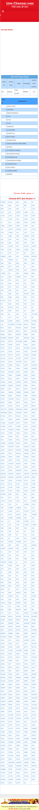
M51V (26, 626)
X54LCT (27, 446)
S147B (34, 643)
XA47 (26, 463)
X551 (2, 739)
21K (2, 538)
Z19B (18, 776)
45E (33, 559)
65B (33, 311)
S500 (10, 375)
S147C (3, 355)
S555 (10, 674)
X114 (33, 711)
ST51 (10, 416)
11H (10, 504)
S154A (26, 355)
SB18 (2, 402)
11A (33, 212)
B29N (18, 321)
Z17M (11, 776)
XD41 (18, 467)
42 (25, 555)
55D (17, 582)
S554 (26, 382)
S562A (11, 385)
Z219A (26, 776)
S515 (10, 667)
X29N (10, 436)
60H (25, 304)
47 (17, 562)
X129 (33, 423)
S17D (33, 358)
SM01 (34, 406)
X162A (34, 426)
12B (2, 508)
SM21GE (19, 409)
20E (17, 243)
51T (25, 280)
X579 (33, 453)
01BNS (3, 202)
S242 (18, 654)
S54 (10, 671)
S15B (2, 647)
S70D (3, 399)
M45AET (27, 623)
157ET (18, 514)
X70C (26, 460)
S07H (18, 348)
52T (10, 576)
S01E (26, 345)
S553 (10, 382)
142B (10, 511)
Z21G (34, 776)
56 (1, 294)
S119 (33, 640)
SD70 (18, 694)
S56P (2, 389)
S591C (3, 396)
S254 (2, 365)
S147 (26, 643)
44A (33, 266)
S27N (3, 368)
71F (25, 317)
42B (2, 266)
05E (25, 494)
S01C (18, 345)
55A (33, 290)
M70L (26, 630)
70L (10, 606)
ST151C (34, 705)
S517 (18, 667)
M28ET (11, 623)
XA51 (33, 463)
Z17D (3, 776)
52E (33, 572)
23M (2, 249)
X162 (26, 426)
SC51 (26, 402)
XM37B (26, 474)
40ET (2, 555)
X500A (34, 732)
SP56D (3, 705)
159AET (34, 514)
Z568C (18, 779)
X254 (2, 725)
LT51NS (19, 324)
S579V (11, 681)
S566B (26, 677)
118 (10, 212)
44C (2, 559)
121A (33, 504)
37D (17, 552)
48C (2, 565)
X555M (26, 739)
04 (32, 202)
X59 (33, 745)
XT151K (19, 480)
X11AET (11, 423)
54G (17, 579)
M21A (3, 331)
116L (2, 212)
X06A (18, 419)
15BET (11, 518)
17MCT (26, 525)
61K (17, 307)
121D (18, 215)
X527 (10, 735)
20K (33, 243)
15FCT (11, 229)
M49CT (18, 334)
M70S (3, 341)
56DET (3, 586)
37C (10, 552)
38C (10, 263)
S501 (26, 375)
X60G (10, 749)
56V (33, 297)
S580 (26, 681)
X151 (26, 715)
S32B (10, 660)
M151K (18, 328)
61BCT (11, 596)
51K (17, 569)
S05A (10, 637)
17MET (34, 525)
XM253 (11, 474)
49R (17, 565)
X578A (26, 453)
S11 (10, 640)
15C (25, 518)
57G (33, 300)
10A (10, 209)
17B (2, 232)
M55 (33, 338)
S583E (26, 392)
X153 (10, 426)
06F (25, 205)
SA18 (10, 691)
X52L (18, 735)
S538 (2, 671)
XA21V (18, 463)
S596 (26, 396)
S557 (18, 674)
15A (33, 226)
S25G (10, 365)
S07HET (27, 348)
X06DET (34, 419)
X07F (10, 711)
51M (33, 569)
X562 (26, 742)
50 (25, 565)
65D (10, 603)
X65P (33, 749)
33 (1, 552)
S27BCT (34, 365)
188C (10, 236)
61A (33, 304)
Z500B (3, 779)
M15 (10, 328)
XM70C (3, 477)
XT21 (26, 480)
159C (10, 226)
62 (32, 307)
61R (25, 307)
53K (2, 287)
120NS (26, 504)
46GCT (34, 270)
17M (17, 525)
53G (33, 576)
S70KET (11, 399)
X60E (2, 749)
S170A (34, 647)
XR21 (3, 480)
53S (17, 287)
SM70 (26, 701)
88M (2, 321)
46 (1, 270)
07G (10, 497)
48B (33, 273)
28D (17, 545)
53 (17, 576)
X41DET (34, 440)
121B (2, 215)
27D (33, 542)
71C (10, 317)
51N (2, 280)
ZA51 (26, 491)
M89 (17, 633)
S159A (34, 355)
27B (2, 542)
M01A (26, 324)
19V (17, 531)
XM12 (3, 762)
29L (2, 260)
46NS (10, 562)
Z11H (18, 484)
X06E (2, 711)
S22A (33, 362)
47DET (3, 273)
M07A (34, 324)
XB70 (33, 756)
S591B (34, 684)
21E (2, 246)
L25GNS (11, 324)
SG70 (26, 406)
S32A (2, 660)
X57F (10, 745)
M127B (26, 616)
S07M (34, 348)
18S (17, 239)
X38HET (34, 728)
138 (17, 219)
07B (33, 205)
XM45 (3, 766)
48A (17, 273)
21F (17, 246)
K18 (17, 613)
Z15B (33, 484)
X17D (33, 718)
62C (10, 599)
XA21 (2, 463)
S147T (11, 355)
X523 (33, 443)
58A (10, 593)
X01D (26, 708)
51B (10, 277)
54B (33, 287)
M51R (18, 626)
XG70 (3, 470)
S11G (10, 351)
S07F (10, 348)
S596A (34, 396)
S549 (26, 671)
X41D (26, 440)
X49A (26, 732)
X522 (26, 443)
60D (17, 304)
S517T (34, 667)
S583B (18, 392)
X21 (25, 722)
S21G (3, 362)
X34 (33, 436)
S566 (10, 677)
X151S (34, 715)
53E (25, 576)
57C (33, 589)
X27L (26, 725)
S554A (34, 382)
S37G (34, 660)
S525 (18, 379)
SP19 (10, 412)
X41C (18, 440)
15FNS (18, 229)
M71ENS (19, 341)
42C (10, 266)
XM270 (18, 474)
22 (9, 538)
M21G (11, 331)
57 (9, 589)
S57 (10, 389)
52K (17, 283)
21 (17, 535)
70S (33, 606)
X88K (26, 752)
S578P (34, 389)
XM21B (3, 474)
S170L (11, 358)
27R (10, 253)
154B (18, 222)
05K (2, 205)
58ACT (18, 593)
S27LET (34, 657)
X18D (18, 429)
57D (10, 300)
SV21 (26, 416)
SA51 (26, 691)
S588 (2, 684)
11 (25, 209)
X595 (18, 457)
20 (25, 531)
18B (33, 236)
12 (17, 504)
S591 (18, 684)
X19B (26, 429)
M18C (34, 328)
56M (10, 297)
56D (33, 294)
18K (33, 528)
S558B (34, 674)
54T (17, 290)
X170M (26, 718)
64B (33, 599)
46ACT (11, 270)
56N (17, 297)
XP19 (10, 769)
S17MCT (19, 650)
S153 (18, 355)
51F (33, 277)
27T (17, 253)
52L (25, 283)
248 (10, 249)
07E (2, 497)
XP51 (33, 769)
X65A (26, 749)
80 (32, 317)
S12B (2, 643)
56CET (26, 294)
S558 (26, 674)
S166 (18, 647)
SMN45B (4, 412)
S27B (26, 365)
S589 (10, 684)
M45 (17, 623)
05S (10, 205)
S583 (2, 392)
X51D (18, 443)
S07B (33, 637)
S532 (26, 379)
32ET (33, 260)
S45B (26, 372)
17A (33, 521)
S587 (33, 392)
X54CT (34, 735)
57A (17, 589)
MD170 (34, 633)
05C (17, 494)
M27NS (34, 331)
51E (25, 277)
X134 (2, 715)
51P (17, 280)
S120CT (34, 351)
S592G (18, 396)
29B (10, 256)
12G (33, 508)
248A (18, 249)
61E (2, 307)
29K (33, 548)
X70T (2, 752)
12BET (11, 508)
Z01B (10, 773)
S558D (3, 385)
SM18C (11, 409)
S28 (10, 368)
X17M (3, 429)
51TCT (34, 280)
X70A (18, 460)
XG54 (34, 759)
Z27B (10, 487)
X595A (26, 457)
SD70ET (34, 694)
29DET (11, 548)
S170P (18, 358)
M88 (25, 341)
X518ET (11, 443)
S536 (33, 379)
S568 (33, 677)
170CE (26, 521)
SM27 (26, 409)
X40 (2, 440)
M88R (11, 633)
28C (10, 545)
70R (25, 606)
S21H (10, 362)
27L (2, 253)
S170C (3, 358)
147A (18, 511)
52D (25, 572)
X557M (18, 450)
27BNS (18, 542)
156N (33, 222)
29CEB (34, 256)
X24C (33, 433)
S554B (3, 674)
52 (1, 572)
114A (33, 209)
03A (25, 202)
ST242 (3, 416)
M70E (11, 630)
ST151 (26, 705)
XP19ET (19, 769)
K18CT (26, 613)
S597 (10, 688)
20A (33, 531)
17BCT (11, 232)
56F (25, 586)
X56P (2, 453)
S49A (2, 375)
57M (2, 593)
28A (33, 253)
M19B (26, 620)
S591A (26, 684)
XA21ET (11, 463)
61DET (34, 596)
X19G (3, 722)
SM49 (11, 701)
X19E (33, 429)
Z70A (10, 491)
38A (2, 263)
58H (33, 593)
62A (2, 599)
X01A (2, 708)
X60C (33, 457)
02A (17, 202)
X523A (3, 735)
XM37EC (35, 474)
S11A (2, 351)
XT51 (33, 480)
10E (17, 209)
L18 (2, 324)
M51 (33, 334)
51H (10, 569)
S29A (18, 368)
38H (33, 263)
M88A (34, 341)
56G (33, 586)
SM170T (4, 409)
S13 (17, 643)
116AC (34, 501)
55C (10, 582)
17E (33, 232)
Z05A (18, 773)
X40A (10, 440)
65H (2, 314)
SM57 (18, 701)
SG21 (18, 406)
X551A (11, 739)
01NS (10, 202)
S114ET (26, 640)
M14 (2, 328)
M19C (34, 620)
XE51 (10, 759)
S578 (26, 389)
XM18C (26, 762)
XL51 (26, 470)
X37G (18, 728)
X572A (18, 453)
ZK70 (10, 783)
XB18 (18, 756)
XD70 (33, 467)
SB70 (18, 402)
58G (25, 593)
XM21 (34, 762)
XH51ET (19, 470)
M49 (10, 334)
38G (25, 263)
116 (25, 501)
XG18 (18, 759)
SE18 (2, 406)
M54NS (26, 338)
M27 (25, 331)
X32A (26, 436)
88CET (18, 609)
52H (10, 283)
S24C (33, 654)
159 (25, 514)
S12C (10, 643)
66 (9, 314)
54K (25, 579)
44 (25, 266)
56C (17, 294)
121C (10, 215)
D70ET (26, 321)
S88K (33, 399)
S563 (26, 385)
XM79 (34, 477)
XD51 (26, 467)
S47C (26, 664)
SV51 (33, 416)
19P (10, 531)
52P (33, 283)
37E (25, 552)
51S (10, 280)
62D (17, 599)
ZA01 (18, 491)
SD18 (10, 694)
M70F (18, 630)
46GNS (3, 562)
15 (1, 222)
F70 (2, 613)
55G (25, 582)
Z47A (26, 487)
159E (26, 226)
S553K (18, 382)
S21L (26, 362)
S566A (18, 677)
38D (17, 263)
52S (2, 576)
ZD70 (33, 491)
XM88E (3, 769)
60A (10, 304)
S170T (26, 358)
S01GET (4, 637)
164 (2, 521)
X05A (10, 419)
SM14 (26, 698)
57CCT (3, 300)
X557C (11, 450)
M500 (26, 334)
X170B (11, 718)
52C (17, 572)
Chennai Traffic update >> (24, 193)
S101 (2, 640)
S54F (33, 671)
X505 (26, 694)
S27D (10, 657)
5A (25, 783)
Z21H (3, 487)
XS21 (10, 480)
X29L (2, 436)
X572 (10, 453)
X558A (26, 450)
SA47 (18, 691)
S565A (3, 677)
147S (33, 511)
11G (2, 504)
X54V (33, 446)
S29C (26, 368)
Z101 (2, 484)
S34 (17, 660)
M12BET (35, 616)
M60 (2, 630)
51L (25, 569)
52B (10, 572)
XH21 (10, 470)
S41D (18, 372)
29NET (11, 260)
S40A (2, 372)
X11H (18, 423)
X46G (10, 732)
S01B (10, 345)
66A (17, 314)
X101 (26, 711)
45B (25, 559)
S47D (33, 664)
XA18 (33, 752)
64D (10, 311)
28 (25, 253)
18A (17, 236)
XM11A (34, 470)
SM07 (11, 698)
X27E (10, 725)
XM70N (26, 477)
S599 (18, 688)
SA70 (33, 691)
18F (17, 528)
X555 (18, 739)
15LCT (34, 229)
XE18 (2, 759)
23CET (34, 538)
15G (25, 229)
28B (2, 545)
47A (25, 562)
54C (2, 579)
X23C (18, 433)
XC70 (10, 467)
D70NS (34, 321)
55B (2, 582)
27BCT (11, 542)
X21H (18, 722)
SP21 (26, 412)
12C (25, 508)
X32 (17, 436)
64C (2, 311)
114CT (3, 501)
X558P (18, 742)
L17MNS (35, 613)
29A (25, 545)
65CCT (3, 603)
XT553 (3, 773)
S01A (2, 345)
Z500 (33, 487)
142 (2, 511)
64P (17, 311)
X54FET (11, 446)
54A (25, 287)
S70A (33, 688)
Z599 (2, 491)
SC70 (33, 402)
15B (2, 518)
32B (25, 260)
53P (10, 287)
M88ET (3, 633)
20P (10, 535)
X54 (25, 735)
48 (9, 273)
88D (25, 609)
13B (33, 219)
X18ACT (11, 429)
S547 (18, 671)
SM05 (3, 698)
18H (25, 528)
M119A (18, 616)
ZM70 (18, 783)
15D (33, 518)
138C (26, 219)
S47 (10, 664)
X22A (2, 433)
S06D (26, 637)
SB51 (10, 402)
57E (17, 300)
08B (2, 209)
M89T (26, 633)
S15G (10, 647)
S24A (26, 654)
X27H (18, 725)
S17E (2, 650)
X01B (10, 708)
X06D (26, 419)
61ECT (11, 307)
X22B (10, 433)
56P (25, 297)
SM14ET (35, 698)
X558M (11, 742)
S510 (2, 667)
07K (17, 497)
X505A (3, 443)
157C (10, 514)
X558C (34, 450)
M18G (3, 620)
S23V (10, 654)
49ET (10, 565)
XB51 (26, 756)
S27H (18, 657)
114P (10, 501)
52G (2, 283)
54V (25, 290)
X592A (3, 457)
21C (25, 535)
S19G (34, 650)
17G (2, 525)
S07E (2, 348)
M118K (3, 616)
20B (2, 243)
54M (33, 579)
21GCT (26, 246)
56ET (18, 586)
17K (10, 525)
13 (1, 219)
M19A (18, 620)
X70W (11, 752)
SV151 (18, 416)
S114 (18, 640)
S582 (33, 681)
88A (2, 609)
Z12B (26, 484)
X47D (18, 732)
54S (10, 290)
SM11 (18, 698)
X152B (3, 426)
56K (2, 297)
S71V (26, 399)
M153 (26, 328)
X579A (3, 745)
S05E (18, 637)
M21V (18, 331)
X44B (2, 732)
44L (17, 559)
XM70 (26, 766)
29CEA (26, 256)
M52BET (4, 338)
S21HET (19, 362)
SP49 (33, 412)
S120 (26, 351)
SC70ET (3, 694)
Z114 (10, 484)
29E (17, 548)
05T (17, 205)
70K (2, 606)
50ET (33, 565)
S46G (3, 664)
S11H (18, 351)
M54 (17, 338)
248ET (26, 249)
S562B (18, 385)
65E (25, 603)
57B (25, 589)
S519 (2, 379)
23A (17, 538)
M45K (3, 334)
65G (33, 603)
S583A (11, 392)
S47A (18, 664)
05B (10, 494)
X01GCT (35, 708)
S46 (33, 372)
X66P (10, 460)
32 (17, 260)
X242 (26, 433)
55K (33, 582)
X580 (18, 745)
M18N (11, 620)
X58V (26, 745)
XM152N (12, 762)
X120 (26, 423)
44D (10, 559)
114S (18, 501)
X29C (33, 725)
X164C (3, 718)
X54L (18, 446)
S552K (3, 382)
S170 (26, 647)
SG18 (10, 406)
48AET (26, 273)
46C (25, 270)
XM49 (11, 766)
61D (25, 596)
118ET (18, 212)
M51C (3, 626)
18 (1, 236)
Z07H (26, 773)
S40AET (11, 372)
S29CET (34, 368)
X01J (2, 419)
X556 (2, 450)
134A (10, 219)
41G (17, 555)
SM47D (3, 701)
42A (33, 555)
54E (10, 579)
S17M (11, 650)
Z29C (18, 487)
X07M (18, 711)
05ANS (3, 494)
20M (2, 535)
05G (33, 494)
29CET (3, 548)
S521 (10, 379)
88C (10, 609)
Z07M (34, 773)
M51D (11, 626)
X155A (18, 426)
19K (2, 531)
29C (17, 256)
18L (2, 239)
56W (2, 589)
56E (10, 586)
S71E (18, 399)
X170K (18, 718)
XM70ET (19, 477)
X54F (2, 446)
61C (17, 596)
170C (18, 521)
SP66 (10, 705)
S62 (25, 688)
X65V (2, 460)
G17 (10, 613)
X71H (18, 752)
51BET (18, 277)
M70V (11, 341)
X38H (26, 728)
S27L (26, 657)
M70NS (34, 630)
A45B (10, 321)
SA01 (2, 691)
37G (33, 552)
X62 (17, 749)
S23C (3, 654)
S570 (18, 389)
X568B (34, 742)
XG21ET (27, 759)
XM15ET (19, 762)
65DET (18, 603)
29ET (26, 548)
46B (17, 270)
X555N (34, 739)
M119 (10, 616)
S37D (26, 660)
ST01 (18, 705)
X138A (11, 715)
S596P (3, 688)
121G (26, 215)
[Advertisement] (19, 51)
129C (33, 215)
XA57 (2, 756)
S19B (26, 650)
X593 (10, 457)
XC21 (3, 467)
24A (33, 249)
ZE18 (2, 783)
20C (10, 243)
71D (17, 317)
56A (10, 294)
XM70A (34, 766)
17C (17, 232)
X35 (2, 728)
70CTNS (34, 314)
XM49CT (19, 766)
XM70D (11, 477)
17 (9, 521)
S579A (3, 681)
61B (2, 596)
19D (25, 239)
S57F (18, 681)
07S (25, 497)
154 (10, 222)
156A (26, 222)
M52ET (11, 338)
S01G (34, 345)
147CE (26, 511)
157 (2, 514)
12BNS (18, 508)
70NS (18, 606)
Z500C (11, 779)
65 (25, 311)
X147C (18, 715)
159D (18, 226)
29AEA (34, 545)
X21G (10, 722)
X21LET (34, 722)
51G (2, 569)
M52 (33, 626)
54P (2, 290)
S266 (18, 365)
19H (33, 239)
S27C (3, 657)
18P (10, 239)
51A (2, 277)
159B (2, 226)
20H (25, 243)
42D (17, 266)
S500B (18, 375)
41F (10, 555)
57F (25, 300)
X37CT (11, 728)
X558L (3, 742)
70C (25, 314)
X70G (34, 460)
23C (25, 538)
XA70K (11, 756)
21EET (11, 246)
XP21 (26, 769)
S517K (26, 667)
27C (25, 542)
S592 (10, 396)
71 (1, 317)
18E (10, 528)
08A (33, 497)
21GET (34, 246)
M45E (34, 623)
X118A (3, 423)
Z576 (33, 779)
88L (33, 609)
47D (33, 562)
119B (26, 212)
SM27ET (35, 409)
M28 (2, 623)
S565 (33, 385)
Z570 (26, 779)
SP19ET (19, 412)
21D (33, 535)
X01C (18, 708)
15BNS (18, 518)
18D (2, 528)
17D (25, 232)
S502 (33, 375)
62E (25, 599)
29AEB (3, 256)
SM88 (34, 701)
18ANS (26, 236)
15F (2, 229)
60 (1, 304)
